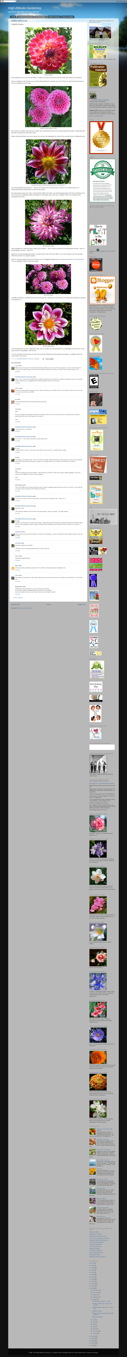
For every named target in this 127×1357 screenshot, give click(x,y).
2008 (92, 1340)
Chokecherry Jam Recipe (103, 1149)
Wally (16, 565)
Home (13, 17)
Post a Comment (18, 597)
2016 (92, 1277)
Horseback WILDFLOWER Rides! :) (99, 1240)
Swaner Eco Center (94, 1254)
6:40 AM (17, 560)
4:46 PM (17, 404)
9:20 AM (17, 500)
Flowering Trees (101, 1216)
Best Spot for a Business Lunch (98, 1236)
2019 (92, 1272)
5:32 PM (17, 537)
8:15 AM (17, 479)
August (95, 1299)
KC (16, 399)
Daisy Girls (99, 1169)
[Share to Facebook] (51, 359)
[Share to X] (49, 359)
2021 (92, 1270)
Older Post (82, 604)
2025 (92, 1263)
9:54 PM (17, 463)
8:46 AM (17, 491)
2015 (92, 1279)
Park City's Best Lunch (95, 1246)
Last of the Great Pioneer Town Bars (99, 1238)
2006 (92, 1345)
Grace (17, 556)
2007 (92, 1343)
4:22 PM (17, 394)
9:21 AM (17, 513)
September (96, 1297)
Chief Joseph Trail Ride (103, 1160)
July (94, 1319)
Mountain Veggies (41, 17)
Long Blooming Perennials (25, 17)
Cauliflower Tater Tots (102, 1139)
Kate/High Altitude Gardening (23, 377)
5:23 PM (17, 421)
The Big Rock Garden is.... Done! (101, 1301)
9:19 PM (17, 550)
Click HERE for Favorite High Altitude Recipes (101, 783)
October (95, 1294)
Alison (17, 388)
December (96, 1290)
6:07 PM (17, 441)
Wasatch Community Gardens (97, 1256)
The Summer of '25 (102, 1179)
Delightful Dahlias (97, 1311)
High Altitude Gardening (24, 8)
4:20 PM (17, 594)
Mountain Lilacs (101, 1188)
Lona (16, 365)
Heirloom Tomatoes (54, 17)
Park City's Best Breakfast (96, 1242)
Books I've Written (68, 17)
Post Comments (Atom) (25, 608)
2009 (92, 1338)
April (94, 1326)
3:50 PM (17, 383)
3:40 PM (17, 371)
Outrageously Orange (102, 1207)
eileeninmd (18, 531)
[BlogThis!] (48, 359)
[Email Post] (43, 358)
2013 (92, 1283)
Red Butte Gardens (94, 1248)
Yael (16, 409)
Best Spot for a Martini (95, 1234)
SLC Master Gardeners (95, 1250)
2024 (92, 1265)
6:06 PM (17, 431)
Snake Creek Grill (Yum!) (96, 1252)
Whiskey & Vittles (94, 1232)
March (95, 1329)
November (96, 1292)
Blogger (96, 1352)
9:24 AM (17, 526)
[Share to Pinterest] (53, 359)
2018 (92, 1274)
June (94, 1322)
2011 (92, 1288)
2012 (92, 1286)
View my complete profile (96, 116)
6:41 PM (17, 581)
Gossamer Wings (101, 1198)
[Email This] (46, 359)
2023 (92, 1267)
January (95, 1333)
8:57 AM (17, 570)
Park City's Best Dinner (95, 1244)
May (94, 1324)
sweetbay (18, 543)
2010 (92, 1336)
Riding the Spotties (97, 1317)
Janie (16, 575)
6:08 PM (17, 452)
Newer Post (15, 604)
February (95, 1331)
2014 (92, 1281)
